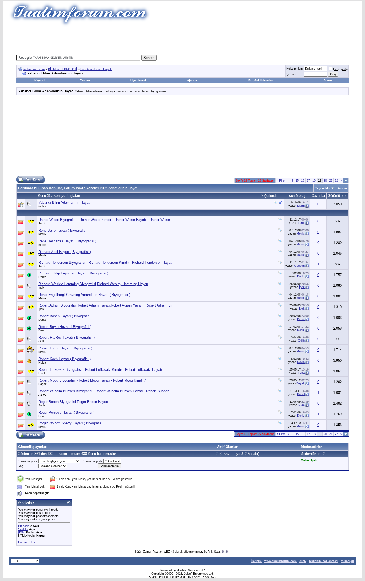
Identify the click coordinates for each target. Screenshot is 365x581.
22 (336, 180)
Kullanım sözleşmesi (323, 561)
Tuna (301, 372)
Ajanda (192, 80)
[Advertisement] (182, 39)
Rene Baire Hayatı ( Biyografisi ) (63, 230)
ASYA (42, 394)
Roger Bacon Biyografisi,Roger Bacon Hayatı (73, 402)
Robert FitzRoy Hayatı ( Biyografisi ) (66, 337)
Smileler (23, 529)
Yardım (85, 80)
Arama (327, 80)
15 (297, 180)
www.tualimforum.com (280, 561)
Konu (42, 196)
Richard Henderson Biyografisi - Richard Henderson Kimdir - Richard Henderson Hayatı (105, 263)
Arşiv (302, 561)
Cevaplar (318, 196)
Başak (42, 384)
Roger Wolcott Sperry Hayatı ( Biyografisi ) (71, 423)
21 (330, 180)
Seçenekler (323, 188)
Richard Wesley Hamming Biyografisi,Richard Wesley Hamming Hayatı (93, 284)
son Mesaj (297, 196)
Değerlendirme (271, 196)
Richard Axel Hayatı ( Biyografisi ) (64, 252)
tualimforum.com (34, 69)
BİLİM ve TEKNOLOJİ (62, 69)
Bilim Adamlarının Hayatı (96, 69)
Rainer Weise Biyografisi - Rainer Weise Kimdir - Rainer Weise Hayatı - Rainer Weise (104, 220)
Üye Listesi (138, 80)
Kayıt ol (39, 80)
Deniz (42, 276)
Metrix (42, 234)
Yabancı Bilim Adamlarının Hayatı (64, 203)
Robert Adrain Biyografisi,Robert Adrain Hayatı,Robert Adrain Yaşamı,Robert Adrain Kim (106, 305)
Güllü (41, 341)
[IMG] (21, 532)
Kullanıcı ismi (294, 68)
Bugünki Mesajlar (260, 80)
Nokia (42, 362)
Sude (41, 405)
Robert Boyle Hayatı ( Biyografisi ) (64, 327)
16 (302, 180)
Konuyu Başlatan (66, 196)
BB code (23, 525)
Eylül (41, 373)
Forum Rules (26, 542)
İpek (41, 287)
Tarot (41, 223)
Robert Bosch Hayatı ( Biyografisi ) (65, 316)
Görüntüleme (337, 196)
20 (325, 180)
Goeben (299, 265)
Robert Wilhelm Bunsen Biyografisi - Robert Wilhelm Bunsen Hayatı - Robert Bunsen (103, 391)
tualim (42, 206)
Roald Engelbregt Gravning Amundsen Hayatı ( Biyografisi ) (84, 295)
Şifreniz (291, 74)
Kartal (301, 394)
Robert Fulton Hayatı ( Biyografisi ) (65, 348)
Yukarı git (347, 561)
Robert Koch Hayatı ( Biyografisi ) (64, 359)
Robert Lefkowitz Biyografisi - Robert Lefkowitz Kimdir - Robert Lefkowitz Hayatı (100, 370)
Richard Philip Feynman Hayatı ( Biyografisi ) (73, 273)
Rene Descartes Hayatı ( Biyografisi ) (67, 241)
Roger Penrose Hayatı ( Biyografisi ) (66, 412)
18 (314, 180)
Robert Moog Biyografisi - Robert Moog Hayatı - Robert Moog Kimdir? (92, 380)
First (281, 180)
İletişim (256, 561)
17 (308, 180)
